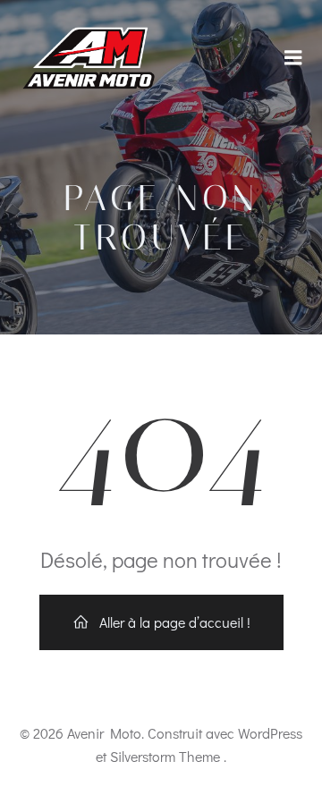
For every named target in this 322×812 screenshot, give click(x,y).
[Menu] (293, 58)
